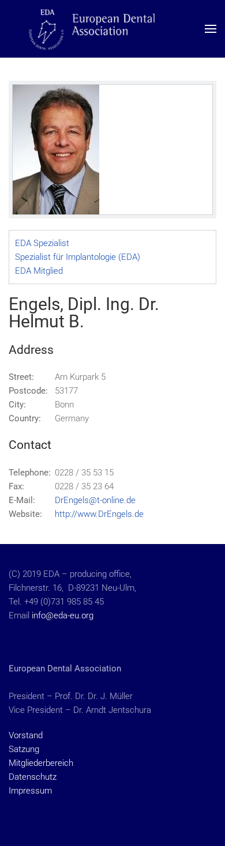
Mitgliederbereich (41, 763)
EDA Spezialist (42, 243)
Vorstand (26, 735)
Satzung (24, 749)
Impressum (30, 790)
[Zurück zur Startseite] (112, 29)
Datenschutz (33, 777)
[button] (210, 29)
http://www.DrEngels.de (99, 514)
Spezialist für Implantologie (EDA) (77, 257)
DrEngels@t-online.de (95, 500)
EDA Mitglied (39, 271)
